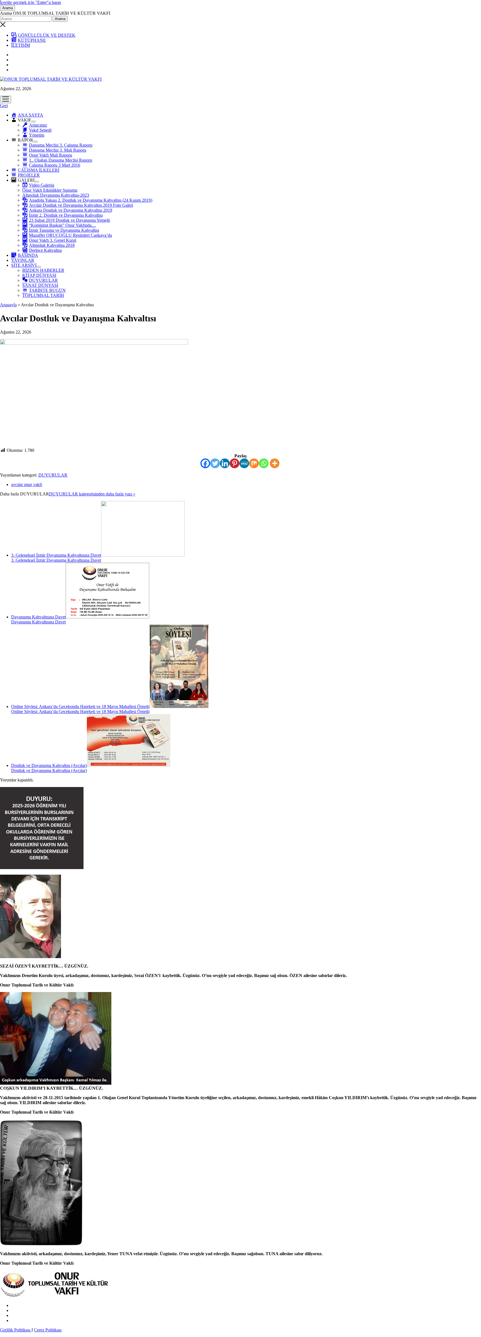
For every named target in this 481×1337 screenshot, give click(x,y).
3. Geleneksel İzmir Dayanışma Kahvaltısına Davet (56, 555)
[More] (275, 463)
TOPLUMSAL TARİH (43, 295)
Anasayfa (8, 304)
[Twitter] (215, 463)
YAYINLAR (22, 260)
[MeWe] (244, 463)
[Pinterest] (234, 463)
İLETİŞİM (20, 45)
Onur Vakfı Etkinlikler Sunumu (49, 190)
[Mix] (254, 463)
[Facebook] (205, 463)
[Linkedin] (225, 463)
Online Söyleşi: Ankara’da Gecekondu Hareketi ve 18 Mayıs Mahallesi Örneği (80, 706)
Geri (4, 105)
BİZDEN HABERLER (43, 270)
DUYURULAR (52, 475)
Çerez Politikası (48, 1330)
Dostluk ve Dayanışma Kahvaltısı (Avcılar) (49, 765)
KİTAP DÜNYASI (39, 275)
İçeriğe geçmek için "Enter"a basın (30, 2)
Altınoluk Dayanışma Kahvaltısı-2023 (55, 195)
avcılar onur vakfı (26, 484)
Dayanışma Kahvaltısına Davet (38, 617)
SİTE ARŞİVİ (23, 265)
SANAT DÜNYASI (40, 285)
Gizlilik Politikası (15, 1330)
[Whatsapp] (264, 463)
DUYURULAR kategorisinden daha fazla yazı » (92, 494)
